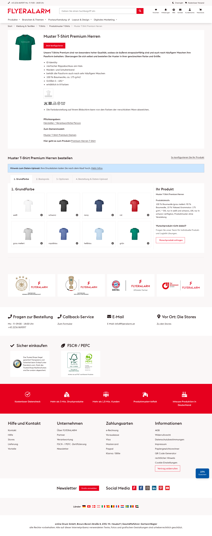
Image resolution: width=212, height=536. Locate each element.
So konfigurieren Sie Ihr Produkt (187, 157)
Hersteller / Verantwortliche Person (62, 123)
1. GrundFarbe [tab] (21, 179)
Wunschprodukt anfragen (171, 240)
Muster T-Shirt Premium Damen (60, 134)
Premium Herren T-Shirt (83, 140)
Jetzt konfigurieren (54, 45)
